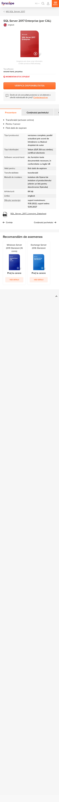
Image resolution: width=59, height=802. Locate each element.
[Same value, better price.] (8, 3)
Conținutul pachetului (38, 112)
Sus (56, 296)
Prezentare (10, 112)
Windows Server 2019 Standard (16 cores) (14, 248)
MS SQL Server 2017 (15, 11)
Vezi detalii (14, 280)
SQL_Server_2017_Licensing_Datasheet (28, 213)
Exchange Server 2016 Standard (39, 246)
